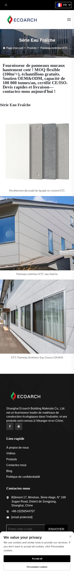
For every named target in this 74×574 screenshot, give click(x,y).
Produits (32, 47)
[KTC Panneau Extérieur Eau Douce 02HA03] (37, 317)
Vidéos (10, 453)
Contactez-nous (16, 465)
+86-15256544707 (23, 511)
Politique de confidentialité (23, 476)
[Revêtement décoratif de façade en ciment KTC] (37, 150)
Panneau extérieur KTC (54, 47)
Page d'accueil (14, 47)
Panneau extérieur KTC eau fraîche (37, 274)
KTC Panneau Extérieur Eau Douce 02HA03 (37, 357)
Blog (9, 471)
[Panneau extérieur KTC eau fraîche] (37, 233)
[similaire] (22, 19)
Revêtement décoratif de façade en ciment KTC (37, 190)
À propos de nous (17, 447)
